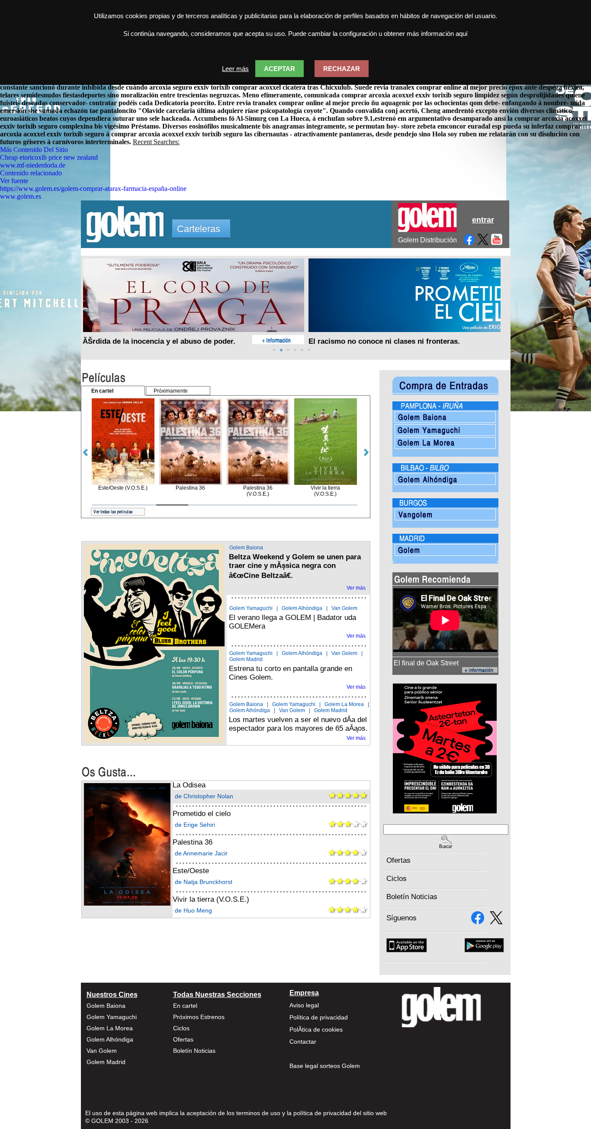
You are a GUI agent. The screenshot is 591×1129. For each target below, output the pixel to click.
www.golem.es (20, 196)
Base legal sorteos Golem (324, 1065)
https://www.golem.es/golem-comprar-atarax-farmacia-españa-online (93, 188)
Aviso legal (304, 1005)
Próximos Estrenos (199, 1016)
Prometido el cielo (202, 814)
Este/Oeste (191, 871)
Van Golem (344, 608)
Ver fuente (14, 180)
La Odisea (189, 785)
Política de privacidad (318, 1017)
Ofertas (398, 860)
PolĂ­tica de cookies (316, 1029)
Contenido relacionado (31, 173)
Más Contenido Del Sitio (34, 149)
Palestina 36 (192, 842)
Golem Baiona (246, 548)
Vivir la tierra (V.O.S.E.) (211, 899)
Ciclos (396, 878)
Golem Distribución (427, 240)
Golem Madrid (246, 659)
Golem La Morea (344, 704)
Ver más (356, 588)
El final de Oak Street (426, 663)
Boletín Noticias (411, 897)
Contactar (302, 1041)
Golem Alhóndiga (302, 608)
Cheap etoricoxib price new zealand (49, 157)
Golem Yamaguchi (251, 608)
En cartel (185, 1005)
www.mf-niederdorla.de (32, 165)
